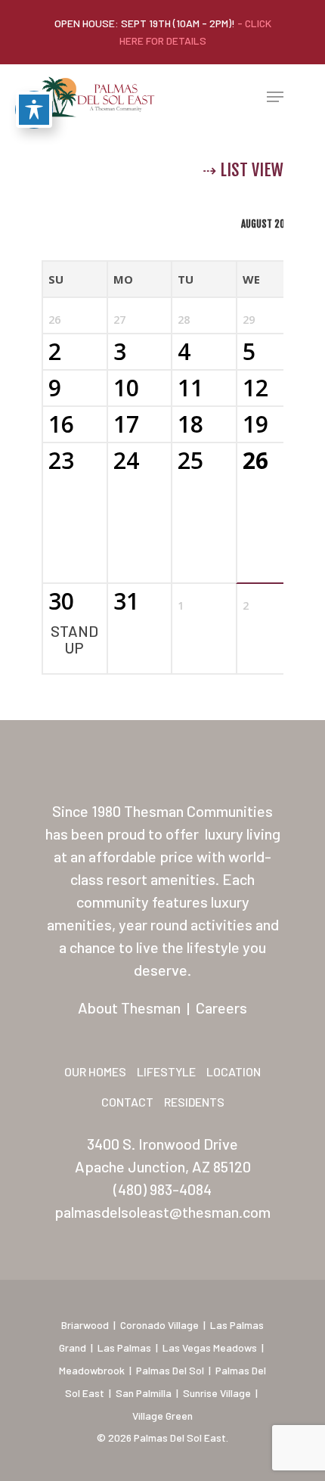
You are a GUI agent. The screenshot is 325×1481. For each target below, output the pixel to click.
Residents (194, 1101)
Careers (221, 1007)
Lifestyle (166, 1071)
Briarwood (85, 1324)
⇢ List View (243, 170)
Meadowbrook (92, 1370)
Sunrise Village (217, 1392)
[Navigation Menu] (275, 96)
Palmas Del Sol (170, 1370)
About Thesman (129, 1007)
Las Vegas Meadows (209, 1347)
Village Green (162, 1415)
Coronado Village (159, 1324)
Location (233, 1071)
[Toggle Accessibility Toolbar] (34, 110)
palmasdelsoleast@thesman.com (162, 1212)
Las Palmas (124, 1347)
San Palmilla (144, 1392)
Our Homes (95, 1071)
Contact (127, 1101)
